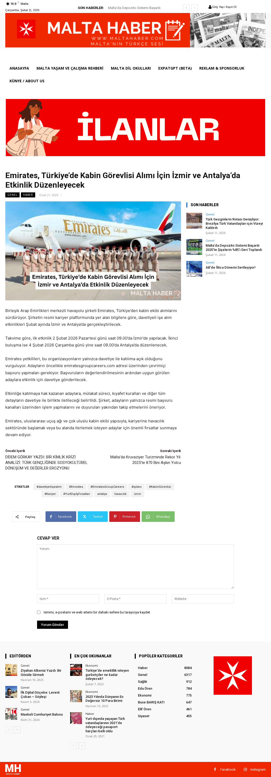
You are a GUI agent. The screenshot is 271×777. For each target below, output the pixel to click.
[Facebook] (215, 769)
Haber (28, 195)
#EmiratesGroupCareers (107, 487)
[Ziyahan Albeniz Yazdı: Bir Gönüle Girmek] (11, 670)
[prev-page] (8, 729)
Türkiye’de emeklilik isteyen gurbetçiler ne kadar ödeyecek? (107, 674)
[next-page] (17, 729)
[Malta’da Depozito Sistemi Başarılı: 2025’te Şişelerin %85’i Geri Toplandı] (194, 247)
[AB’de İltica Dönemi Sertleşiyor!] (194, 269)
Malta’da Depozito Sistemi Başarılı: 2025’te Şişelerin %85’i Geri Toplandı (234, 247)
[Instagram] (245, 769)
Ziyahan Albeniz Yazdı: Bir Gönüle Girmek (41, 672)
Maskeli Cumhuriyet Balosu (42, 714)
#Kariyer (50, 494)
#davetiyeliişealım (49, 487)
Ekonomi (91, 665)
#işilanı (137, 487)
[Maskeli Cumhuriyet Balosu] (11, 714)
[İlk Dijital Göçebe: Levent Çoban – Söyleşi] (11, 692)
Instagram (258, 769)
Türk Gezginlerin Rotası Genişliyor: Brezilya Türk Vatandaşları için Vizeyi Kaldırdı (234, 223)
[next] (194, 7)
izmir (137, 494)
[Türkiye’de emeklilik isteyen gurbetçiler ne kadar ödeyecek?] (76, 670)
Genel (12, 195)
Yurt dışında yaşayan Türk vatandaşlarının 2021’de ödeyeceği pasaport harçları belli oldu (105, 725)
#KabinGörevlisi (160, 487)
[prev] (186, 7)
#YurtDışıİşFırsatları (76, 494)
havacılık (120, 494)
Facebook (228, 769)
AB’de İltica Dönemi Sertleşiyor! (136, 8)
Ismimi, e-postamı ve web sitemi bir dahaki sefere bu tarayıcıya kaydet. (97, 612)
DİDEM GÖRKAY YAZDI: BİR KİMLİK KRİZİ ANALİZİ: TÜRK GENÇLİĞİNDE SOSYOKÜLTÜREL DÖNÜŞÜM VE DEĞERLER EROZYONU (46, 463)
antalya (102, 494)
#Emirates (76, 487)
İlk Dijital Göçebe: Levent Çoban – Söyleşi (40, 694)
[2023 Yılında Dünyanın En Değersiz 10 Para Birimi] (76, 696)
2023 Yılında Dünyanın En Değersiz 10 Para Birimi (104, 699)
